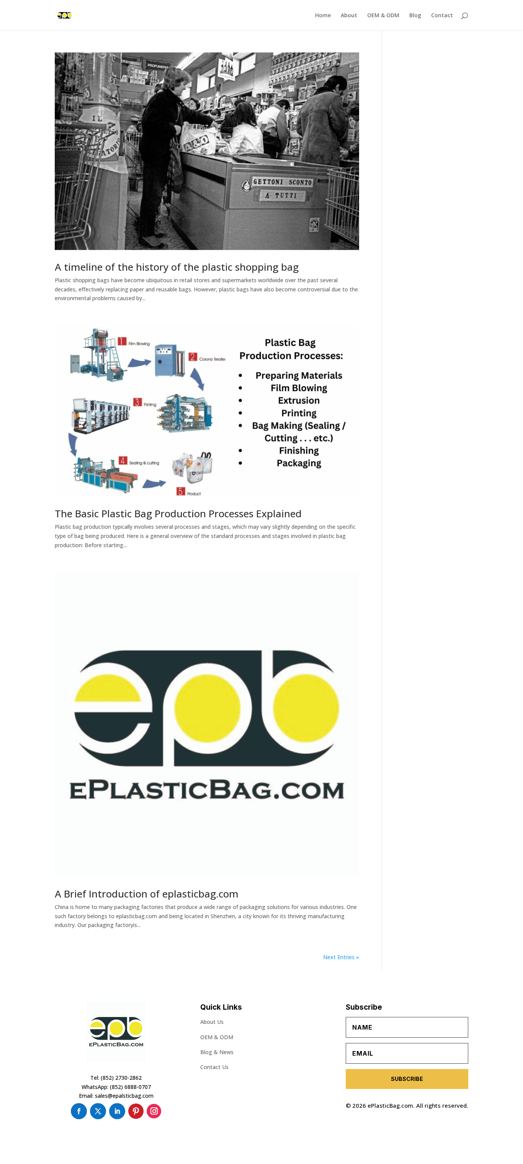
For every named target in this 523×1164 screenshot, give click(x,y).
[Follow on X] (98, 1111)
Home (323, 16)
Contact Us (214, 1067)
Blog (415, 16)
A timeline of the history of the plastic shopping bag (177, 267)
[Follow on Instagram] (154, 1111)
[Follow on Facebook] (79, 1111)
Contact (442, 16)
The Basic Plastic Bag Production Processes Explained (178, 513)
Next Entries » (341, 957)
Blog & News (217, 1052)
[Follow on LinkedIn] (117, 1111)
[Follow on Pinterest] (136, 1111)
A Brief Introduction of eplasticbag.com (147, 894)
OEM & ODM (383, 16)
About (349, 16)
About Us (212, 1021)
